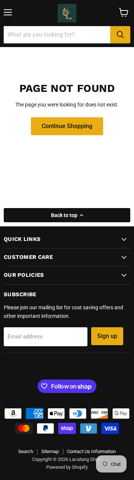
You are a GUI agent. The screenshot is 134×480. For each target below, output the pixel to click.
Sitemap (50, 451)
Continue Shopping (67, 126)
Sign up (107, 336)
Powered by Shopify (67, 467)
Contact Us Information (91, 451)
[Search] (120, 34)
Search (25, 451)
